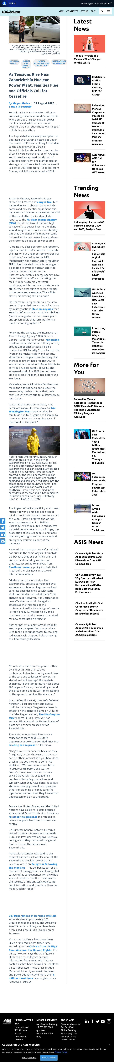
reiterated (52, 339)
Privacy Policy (68, 1039)
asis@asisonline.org (46, 1024)
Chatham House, (19, 567)
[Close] (109, 1045)
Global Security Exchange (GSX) (69, 1032)
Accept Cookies (49, 1057)
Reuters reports (42, 309)
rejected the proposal (23, 816)
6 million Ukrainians (31, 976)
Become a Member (70, 1024)
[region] (57, 1051)
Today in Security (20, 106)
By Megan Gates (19, 103)
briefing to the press (22, 745)
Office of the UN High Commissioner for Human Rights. (33, 948)
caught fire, (44, 202)
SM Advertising (68, 1036)
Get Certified (67, 1027)
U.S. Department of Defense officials (32, 915)
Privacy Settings (29, 1057)
